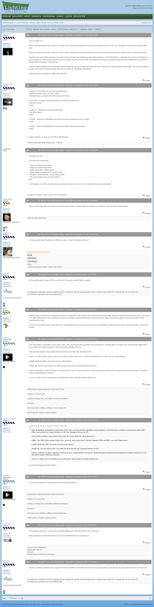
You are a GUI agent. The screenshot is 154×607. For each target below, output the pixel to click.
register (149, 6)
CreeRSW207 (7, 524)
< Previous (12, 598)
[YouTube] (6, 109)
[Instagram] (6, 228)
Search (36, 16)
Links (60, 16)
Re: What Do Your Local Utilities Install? (51, 35)
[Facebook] (4, 109)
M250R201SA (7, 84)
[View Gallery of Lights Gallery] (4, 367)
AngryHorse (7, 233)
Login (68, 16)
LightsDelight (7, 199)
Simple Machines (46, 604)
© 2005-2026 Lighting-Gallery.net (13, 604)
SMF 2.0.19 (28, 604)
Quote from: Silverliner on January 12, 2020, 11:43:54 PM (48, 426)
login (143, 6)
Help (27, 16)
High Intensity (7, 34)
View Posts (6, 45)
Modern (32, 23)
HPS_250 (6, 273)
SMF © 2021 (36, 604)
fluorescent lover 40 (9, 419)
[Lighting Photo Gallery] (4, 306)
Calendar (49, 16)
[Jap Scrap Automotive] (4, 230)
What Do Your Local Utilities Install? (52, 23)
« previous (144, 23)
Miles (4, 308)
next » (150, 23)
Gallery (17, 16)
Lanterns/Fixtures (22, 23)
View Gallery (7, 47)
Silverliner (6, 338)
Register (79, 16)
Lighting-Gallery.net (8, 23)
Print (150, 598)
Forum (6, 16)
